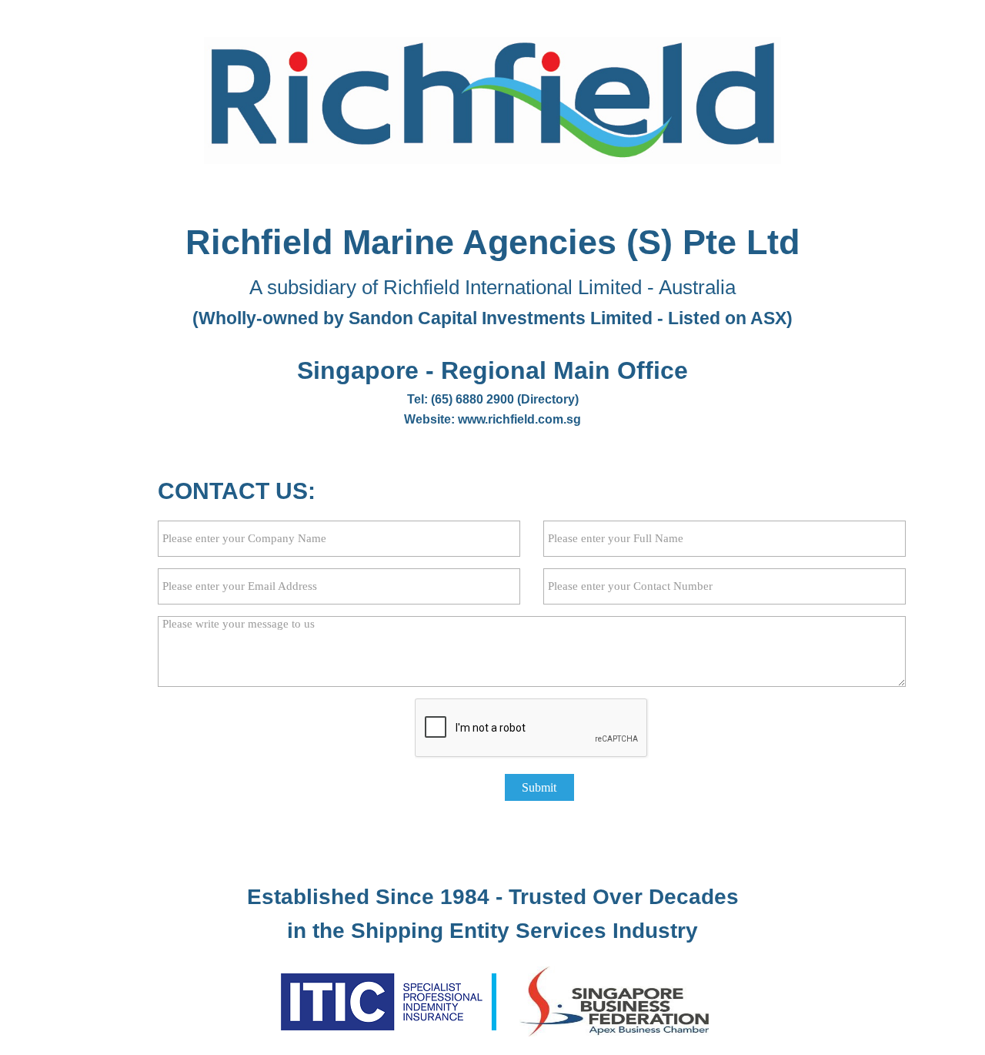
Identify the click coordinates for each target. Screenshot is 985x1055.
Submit (539, 787)
